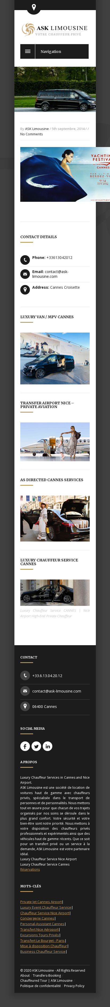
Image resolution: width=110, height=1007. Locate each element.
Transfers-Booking (47, 975)
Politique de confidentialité (40, 986)
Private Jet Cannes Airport (41, 901)
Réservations (30, 869)
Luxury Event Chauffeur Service (45, 907)
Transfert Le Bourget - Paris (42, 940)
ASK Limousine (37, 128)
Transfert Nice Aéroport (39, 929)
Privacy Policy (74, 986)
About (25, 975)
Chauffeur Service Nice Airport (44, 913)
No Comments (31, 134)
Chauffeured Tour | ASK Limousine (46, 980)
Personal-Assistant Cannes (42, 923)
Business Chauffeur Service (42, 951)
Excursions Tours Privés (39, 935)
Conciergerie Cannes (37, 918)
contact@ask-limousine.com (50, 274)
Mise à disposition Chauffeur (43, 945)
